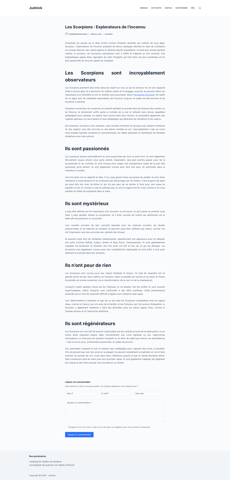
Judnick (35, 8)
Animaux (144, 8)
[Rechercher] (200, 8)
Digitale (168, 8)
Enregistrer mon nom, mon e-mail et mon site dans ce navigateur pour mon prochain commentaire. (109, 427)
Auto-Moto (156, 8)
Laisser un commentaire (79, 434)
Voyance (108, 34)
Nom (70, 393)
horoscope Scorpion (144, 94)
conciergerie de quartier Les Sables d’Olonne (51, 465)
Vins (193, 8)
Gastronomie (181, 8)
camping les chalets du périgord (45, 461)
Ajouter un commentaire (79, 402)
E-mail (105, 393)
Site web (139, 393)
